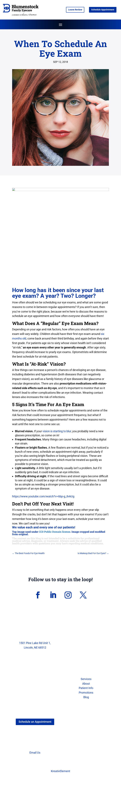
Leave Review (75, 9)
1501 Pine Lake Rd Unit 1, (35, 643)
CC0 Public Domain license (54, 531)
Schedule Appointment (102, 9)
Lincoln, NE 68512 (35, 647)
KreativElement (60, 771)
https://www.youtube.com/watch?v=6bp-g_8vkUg (43, 496)
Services (86, 679)
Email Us (34, 752)
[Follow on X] (83, 595)
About (86, 683)
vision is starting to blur (57, 431)
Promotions (86, 692)
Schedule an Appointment (35, 721)
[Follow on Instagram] (68, 595)
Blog (86, 697)
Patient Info (86, 688)
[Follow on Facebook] (38, 595)
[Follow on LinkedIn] (53, 595)
